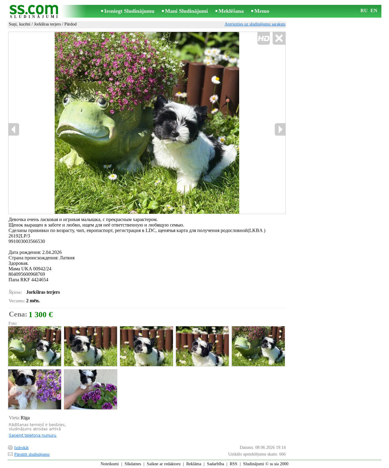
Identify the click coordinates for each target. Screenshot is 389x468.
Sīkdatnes (133, 464)
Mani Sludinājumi (186, 11)
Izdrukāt (21, 447)
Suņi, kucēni (19, 24)
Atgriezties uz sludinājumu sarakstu (255, 24)
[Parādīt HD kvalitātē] (146, 123)
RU (364, 10)
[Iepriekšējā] (14, 129)
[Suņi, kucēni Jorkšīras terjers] (34, 346)
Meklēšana (231, 11)
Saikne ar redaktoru (164, 464)
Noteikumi (110, 464)
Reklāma (193, 464)
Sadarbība (215, 464)
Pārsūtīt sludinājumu (32, 454)
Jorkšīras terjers (47, 24)
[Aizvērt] (278, 38)
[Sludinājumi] (35, 11)
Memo (261, 11)
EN (373, 10)
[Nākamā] (279, 129)
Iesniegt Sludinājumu (129, 11)
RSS (233, 464)
